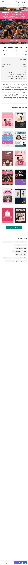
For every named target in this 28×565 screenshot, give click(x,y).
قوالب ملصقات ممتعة (10, 261)
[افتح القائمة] (2, 2)
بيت (26, 5)
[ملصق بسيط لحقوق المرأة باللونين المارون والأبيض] (7, 158)
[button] (7, 562)
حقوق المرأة (13, 5)
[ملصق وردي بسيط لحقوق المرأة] (7, 177)
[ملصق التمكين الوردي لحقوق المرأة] (7, 215)
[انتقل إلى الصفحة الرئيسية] (21, 2)
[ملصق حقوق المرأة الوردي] (7, 196)
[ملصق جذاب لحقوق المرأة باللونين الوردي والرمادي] (7, 139)
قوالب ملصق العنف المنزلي (21, 255)
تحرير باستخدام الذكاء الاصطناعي (22, 562)
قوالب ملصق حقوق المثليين (20, 248)
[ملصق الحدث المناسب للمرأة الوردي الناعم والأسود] (20, 120)
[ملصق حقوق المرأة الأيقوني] (20, 139)
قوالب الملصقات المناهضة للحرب (20, 258)
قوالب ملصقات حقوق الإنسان (20, 245)
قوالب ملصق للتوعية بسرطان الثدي (19, 251)
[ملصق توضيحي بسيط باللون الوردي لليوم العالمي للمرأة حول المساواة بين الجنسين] (7, 120)
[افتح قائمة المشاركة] (4, 54)
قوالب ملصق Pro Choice (7, 242)
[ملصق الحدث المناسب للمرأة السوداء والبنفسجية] (20, 177)
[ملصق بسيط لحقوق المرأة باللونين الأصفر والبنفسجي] (20, 196)
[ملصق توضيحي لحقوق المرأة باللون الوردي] (20, 158)
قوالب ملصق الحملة (7, 258)
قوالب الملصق (18, 5)
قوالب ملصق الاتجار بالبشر (21, 261)
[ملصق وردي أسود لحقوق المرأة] (20, 215)
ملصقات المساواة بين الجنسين (20, 242)
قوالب (23, 5)
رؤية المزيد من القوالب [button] (14, 228)
